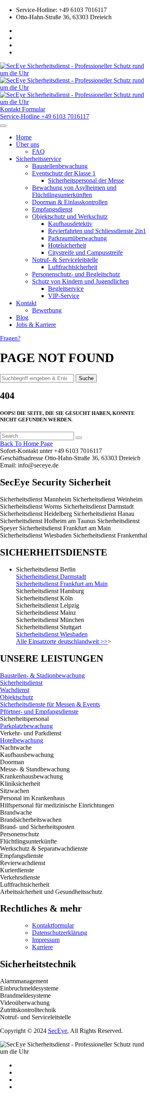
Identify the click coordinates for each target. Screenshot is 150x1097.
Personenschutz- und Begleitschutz (76, 274)
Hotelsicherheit (67, 245)
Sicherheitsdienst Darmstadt (51, 576)
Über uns (27, 144)
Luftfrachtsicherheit (72, 267)
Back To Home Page (26, 443)
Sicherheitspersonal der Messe (86, 180)
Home (24, 137)
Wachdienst (14, 689)
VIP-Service (63, 295)
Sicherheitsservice (38, 158)
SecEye (57, 1030)
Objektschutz (16, 697)
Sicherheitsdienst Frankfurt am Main (62, 583)
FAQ (38, 151)
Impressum (46, 939)
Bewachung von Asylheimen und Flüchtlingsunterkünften (74, 191)
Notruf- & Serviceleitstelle (65, 259)
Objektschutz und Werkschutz (70, 216)
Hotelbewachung (21, 740)
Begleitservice (66, 288)
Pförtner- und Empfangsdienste (39, 711)
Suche (86, 378)
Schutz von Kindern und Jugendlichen (80, 281)
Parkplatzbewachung (26, 726)
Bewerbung (47, 310)
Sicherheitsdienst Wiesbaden (52, 634)
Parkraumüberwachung (77, 238)
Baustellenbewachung (60, 166)
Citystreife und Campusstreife (85, 252)
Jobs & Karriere (36, 324)
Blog (22, 317)
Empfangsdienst (52, 209)
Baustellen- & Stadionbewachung (42, 675)
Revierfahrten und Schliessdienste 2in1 (97, 230)
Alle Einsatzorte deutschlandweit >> (62, 641)
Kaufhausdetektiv (70, 223)
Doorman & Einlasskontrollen (70, 202)
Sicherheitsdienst (21, 682)
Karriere (42, 947)
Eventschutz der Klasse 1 (64, 173)
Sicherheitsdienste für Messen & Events (50, 704)
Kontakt (26, 303)
